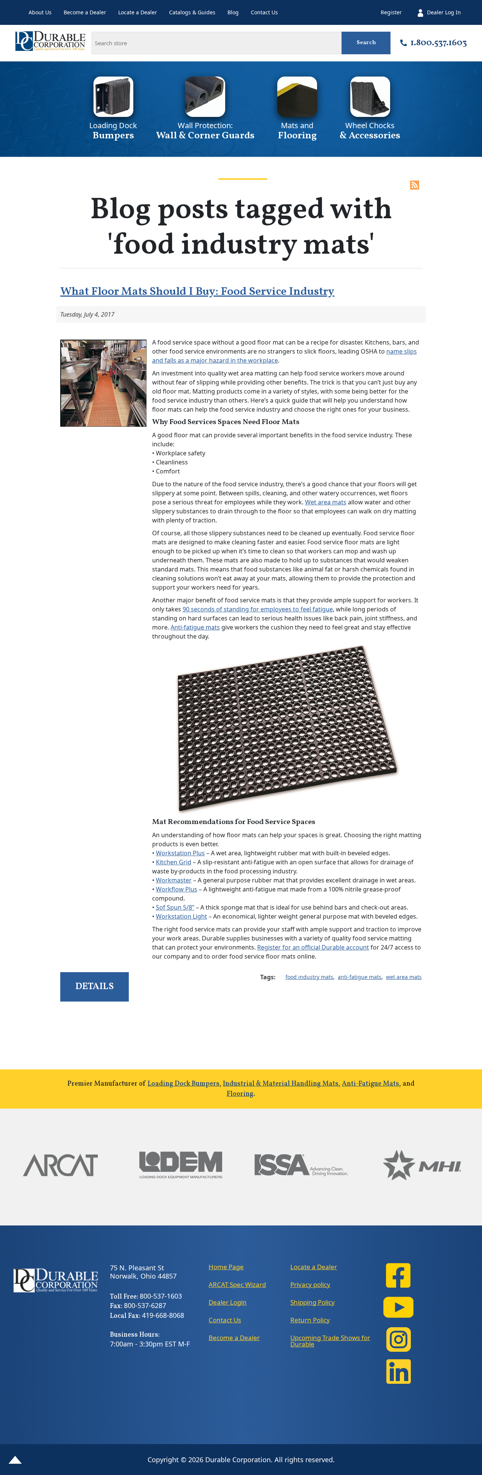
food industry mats (309, 976)
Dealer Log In (444, 12)
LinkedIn (398, 1371)
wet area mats (404, 976)
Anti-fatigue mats (195, 627)
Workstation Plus (180, 853)
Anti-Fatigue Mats (370, 1084)
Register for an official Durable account (313, 947)
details (94, 986)
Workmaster (174, 880)
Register (391, 12)
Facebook (398, 1275)
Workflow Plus (176, 889)
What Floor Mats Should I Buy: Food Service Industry (197, 292)
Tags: (268, 977)
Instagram (398, 1339)
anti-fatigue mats (359, 976)
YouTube (398, 1307)
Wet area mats (325, 502)
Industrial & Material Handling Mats (281, 1084)
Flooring (240, 1094)
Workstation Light (181, 916)
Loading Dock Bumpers (184, 1084)
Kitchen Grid (173, 862)
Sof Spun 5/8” (175, 907)
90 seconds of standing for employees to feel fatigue (258, 609)
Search (366, 43)
